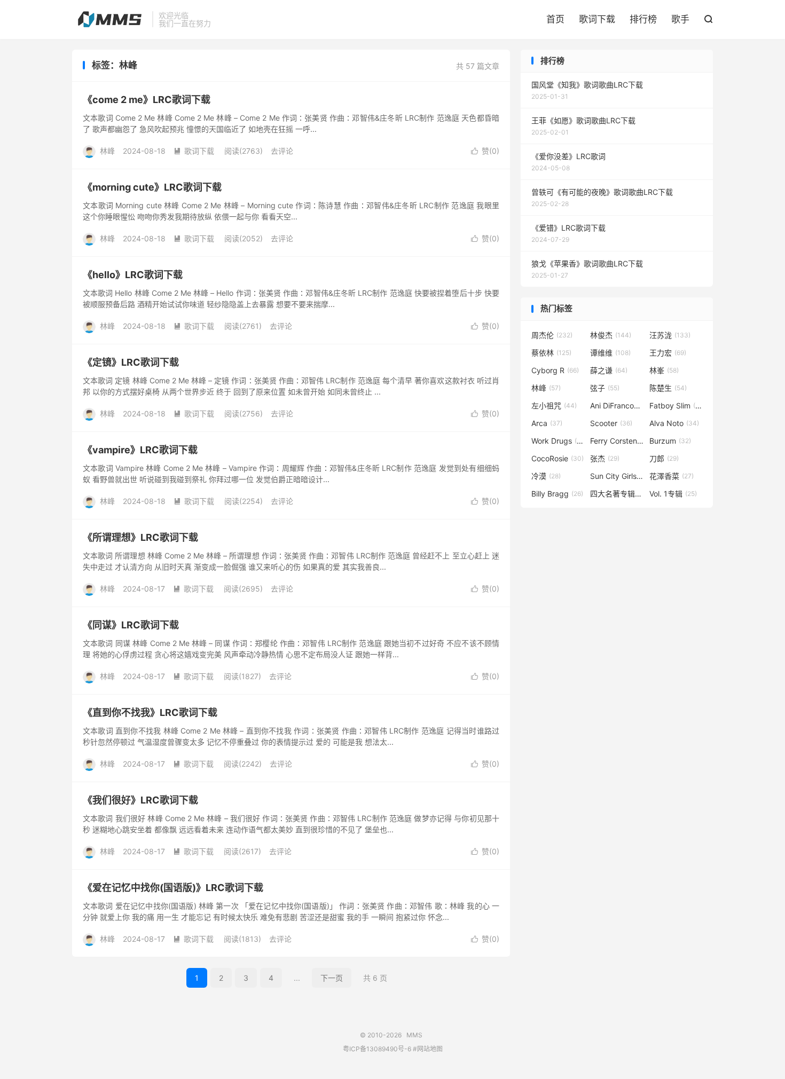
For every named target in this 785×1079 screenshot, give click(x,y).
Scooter (611, 423)
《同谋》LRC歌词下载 (131, 625)
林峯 (664, 370)
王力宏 (667, 352)
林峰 (546, 387)
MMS (109, 19)
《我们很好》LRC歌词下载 (140, 800)
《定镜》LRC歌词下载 (131, 362)
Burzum (670, 440)
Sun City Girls (616, 476)
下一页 (331, 977)
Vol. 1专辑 (673, 493)
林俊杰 (610, 335)
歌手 (680, 19)
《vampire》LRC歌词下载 (140, 449)
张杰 (604, 458)
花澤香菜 (671, 476)
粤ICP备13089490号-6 (377, 1049)
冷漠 (546, 476)
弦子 (604, 387)
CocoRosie (557, 458)
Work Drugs (558, 440)
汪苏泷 (669, 335)
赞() (485, 150)
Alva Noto (674, 423)
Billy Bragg (557, 493)
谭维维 (610, 352)
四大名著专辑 (616, 493)
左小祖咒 (554, 405)
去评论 (282, 150)
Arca (546, 423)
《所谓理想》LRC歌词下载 (140, 537)
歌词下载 (597, 19)
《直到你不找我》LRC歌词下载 (150, 712)
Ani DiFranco (616, 405)
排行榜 (643, 19)
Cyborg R (555, 370)
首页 (555, 19)
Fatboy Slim (676, 405)
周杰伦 (551, 335)
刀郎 (664, 458)
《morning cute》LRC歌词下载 (152, 187)
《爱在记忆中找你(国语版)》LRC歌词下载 (173, 887)
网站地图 (430, 1049)
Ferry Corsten (616, 440)
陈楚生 (668, 387)
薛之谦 (608, 370)
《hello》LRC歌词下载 (133, 274)
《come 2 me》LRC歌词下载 (146, 99)
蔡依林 (551, 352)
